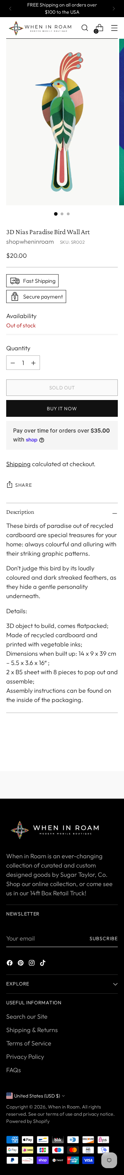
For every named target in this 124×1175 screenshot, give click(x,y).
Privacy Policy (25, 1057)
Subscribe (104, 938)
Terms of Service (28, 1043)
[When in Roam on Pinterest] (21, 964)
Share (23, 485)
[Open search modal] (85, 28)
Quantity (18, 348)
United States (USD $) (37, 1096)
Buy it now (62, 408)
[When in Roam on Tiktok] (43, 964)
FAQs (13, 1070)
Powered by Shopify (28, 1121)
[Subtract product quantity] (33, 363)
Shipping (18, 464)
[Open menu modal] (114, 28)
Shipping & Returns (32, 1030)
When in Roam (64, 1107)
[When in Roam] (41, 28)
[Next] (113, 8)
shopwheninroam (30, 241)
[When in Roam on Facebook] (10, 964)
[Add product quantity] (13, 363)
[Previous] (10, 8)
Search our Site (27, 1016)
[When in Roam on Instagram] (32, 964)
